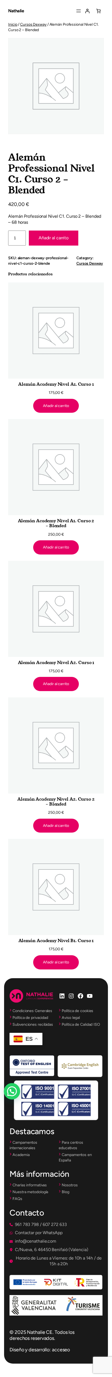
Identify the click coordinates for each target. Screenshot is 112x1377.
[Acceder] (87, 10)
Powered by (19, 1104)
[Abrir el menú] (78, 11)
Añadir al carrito (54, 237)
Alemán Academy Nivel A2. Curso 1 (56, 662)
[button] (38, 1225)
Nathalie (16, 10)
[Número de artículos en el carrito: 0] (98, 10)
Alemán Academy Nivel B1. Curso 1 (56, 940)
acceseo (61, 1350)
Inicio (12, 24)
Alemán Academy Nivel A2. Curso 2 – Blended (56, 802)
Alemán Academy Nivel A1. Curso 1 (56, 384)
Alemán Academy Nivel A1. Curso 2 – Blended (56, 523)
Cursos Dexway (33, 24)
